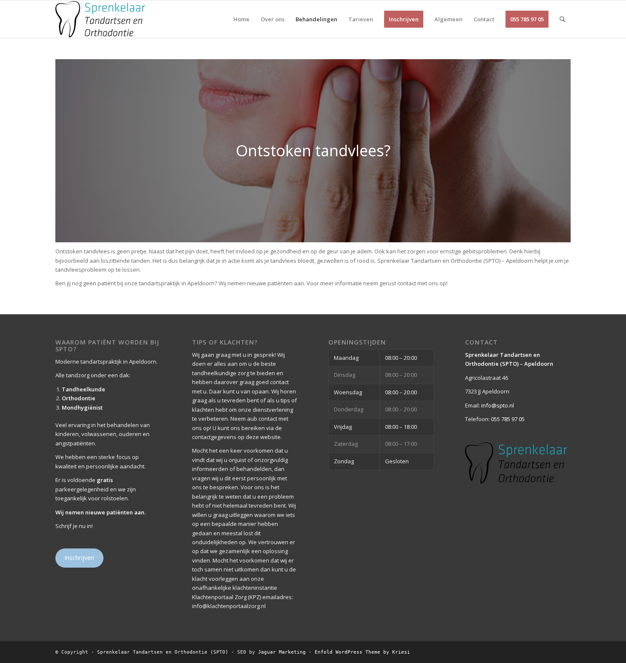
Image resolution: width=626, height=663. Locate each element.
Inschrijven (79, 557)
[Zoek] (562, 19)
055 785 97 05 (508, 419)
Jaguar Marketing (282, 652)
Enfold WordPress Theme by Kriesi (362, 652)
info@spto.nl (497, 405)
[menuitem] (241, 19)
